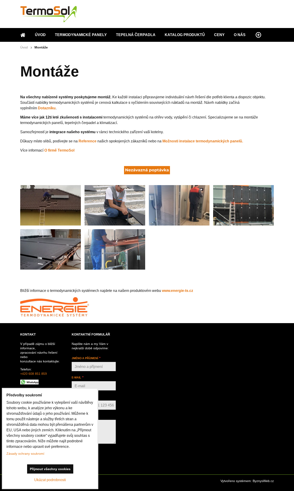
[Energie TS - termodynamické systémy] (54, 316)
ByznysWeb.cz (263, 481)
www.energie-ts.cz (177, 291)
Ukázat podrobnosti (50, 480)
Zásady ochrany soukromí (25, 453)
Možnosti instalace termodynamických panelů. (202, 141)
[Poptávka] (147, 173)
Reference (87, 141)
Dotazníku (47, 108)
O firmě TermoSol (59, 150)
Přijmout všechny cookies (50, 469)
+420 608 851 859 (33, 373)
